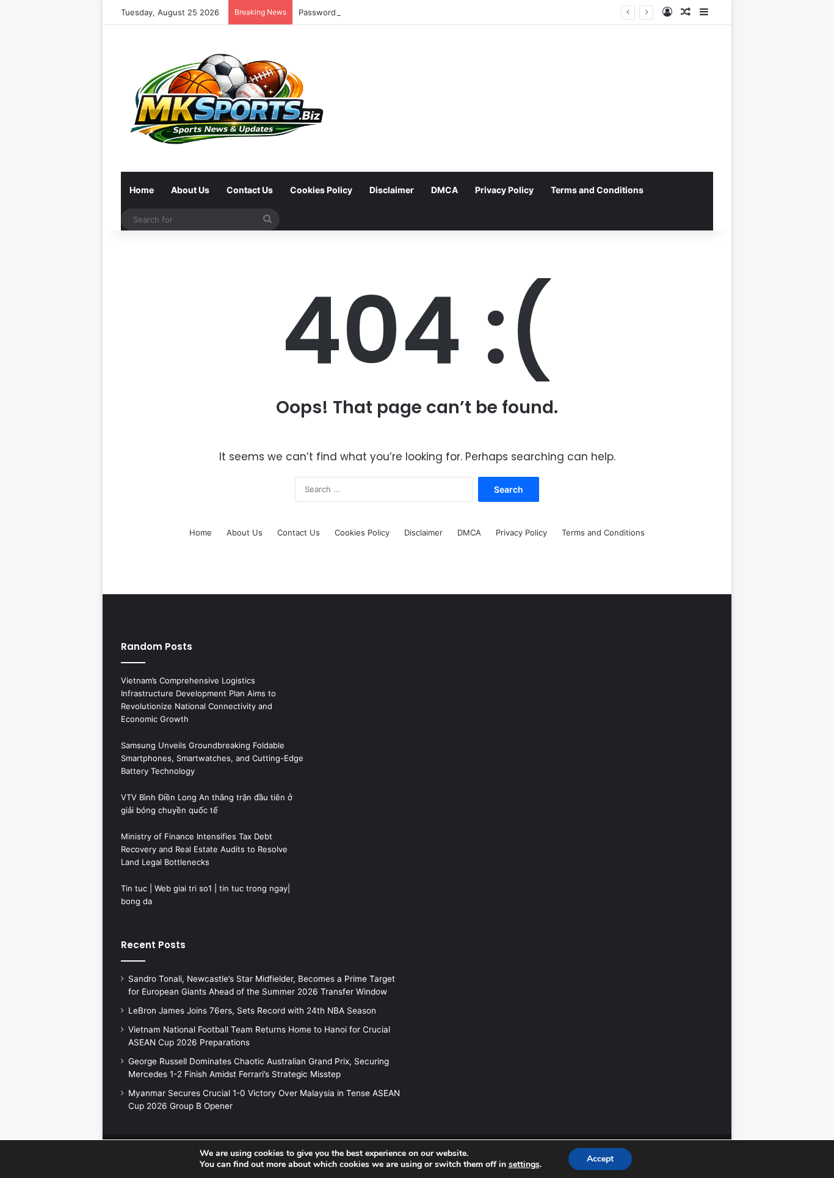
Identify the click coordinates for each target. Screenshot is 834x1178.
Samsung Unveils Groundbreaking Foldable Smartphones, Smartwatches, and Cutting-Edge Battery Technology (212, 758)
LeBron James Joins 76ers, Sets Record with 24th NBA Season (252, 1010)
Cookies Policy (321, 190)
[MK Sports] (225, 98)
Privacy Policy (504, 190)
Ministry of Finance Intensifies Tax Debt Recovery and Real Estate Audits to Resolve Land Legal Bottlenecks (204, 849)
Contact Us (250, 190)
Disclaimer (391, 190)
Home (141, 190)
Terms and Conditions (597, 190)
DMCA (444, 190)
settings (524, 1164)
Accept (600, 1159)
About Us (190, 190)
